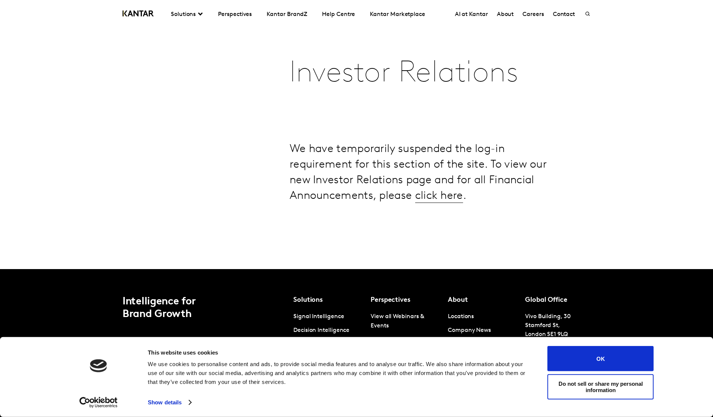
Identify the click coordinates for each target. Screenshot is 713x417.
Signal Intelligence (318, 317)
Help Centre (338, 14)
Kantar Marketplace (397, 14)
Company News (469, 330)
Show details (165, 402)
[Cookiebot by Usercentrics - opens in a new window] (98, 402)
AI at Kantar (471, 14)
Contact (564, 14)
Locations (461, 317)
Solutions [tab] (183, 14)
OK (600, 358)
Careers (533, 14)
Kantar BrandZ (287, 14)
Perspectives (235, 14)
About (505, 14)
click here (439, 196)
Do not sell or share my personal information (601, 386)
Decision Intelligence (321, 330)
